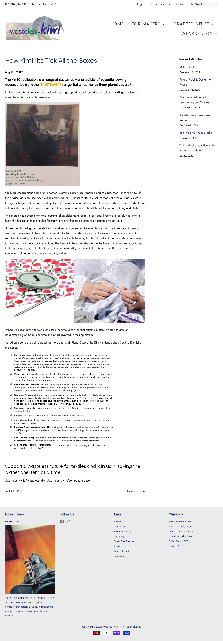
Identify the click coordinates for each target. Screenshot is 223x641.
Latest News (14, 514)
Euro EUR (174, 546)
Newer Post (134, 491)
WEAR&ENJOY (197, 33)
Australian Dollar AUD (180, 526)
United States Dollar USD (181, 531)
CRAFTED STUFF (192, 24)
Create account (161, 4)
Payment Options (123, 531)
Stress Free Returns (124, 541)
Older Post (15, 491)
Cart (183, 4)
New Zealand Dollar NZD (182, 521)
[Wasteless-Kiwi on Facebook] (62, 522)
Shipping (119, 536)
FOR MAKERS (147, 24)
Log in (141, 4)
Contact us (119, 526)
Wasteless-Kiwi (110, 626)
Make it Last (186, 67)
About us (119, 556)
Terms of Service (122, 551)
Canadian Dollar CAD (180, 536)
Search (117, 521)
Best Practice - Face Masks (195, 133)
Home (117, 24)
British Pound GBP (178, 541)
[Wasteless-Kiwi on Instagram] (68, 522)
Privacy (118, 546)
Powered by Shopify (130, 626)
